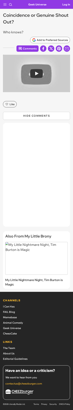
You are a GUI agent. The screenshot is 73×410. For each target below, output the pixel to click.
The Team (9, 348)
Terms (36, 404)
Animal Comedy (13, 322)
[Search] (10, 4)
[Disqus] (36, 176)
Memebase (10, 317)
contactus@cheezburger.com (23, 383)
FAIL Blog (9, 312)
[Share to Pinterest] (59, 48)
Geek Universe (37, 4)
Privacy (44, 404)
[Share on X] (51, 48)
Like (12, 104)
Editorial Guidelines (15, 358)
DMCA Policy (64, 404)
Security (53, 404)
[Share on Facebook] (43, 48)
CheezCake (10, 333)
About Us (8, 353)
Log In (66, 4)
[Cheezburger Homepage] (36, 392)
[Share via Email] (67, 48)
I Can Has (9, 306)
